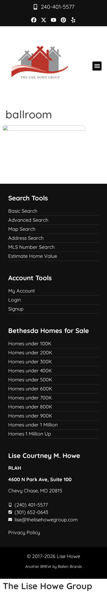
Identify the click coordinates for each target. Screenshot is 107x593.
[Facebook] (33, 20)
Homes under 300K (30, 361)
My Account (21, 291)
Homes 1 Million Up (29, 434)
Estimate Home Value (32, 256)
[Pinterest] (63, 20)
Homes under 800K (30, 407)
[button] (97, 66)
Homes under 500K (30, 379)
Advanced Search (28, 220)
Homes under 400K (30, 370)
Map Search (21, 229)
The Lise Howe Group (47, 585)
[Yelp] (73, 20)
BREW (45, 566)
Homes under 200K (30, 352)
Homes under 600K (30, 388)
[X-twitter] (43, 20)
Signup (16, 309)
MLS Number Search (31, 247)
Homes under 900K (30, 416)
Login (14, 300)
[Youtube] (53, 20)
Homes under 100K (29, 343)
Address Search (26, 238)
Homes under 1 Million (33, 425)
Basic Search (22, 211)
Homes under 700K (30, 398)
